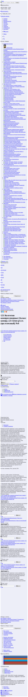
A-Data (2, 287)
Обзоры (5, 22)
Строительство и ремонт (9, 62)
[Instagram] (3, 664)
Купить (3, 382)
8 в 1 (2, 282)
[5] (6, 364)
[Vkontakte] (4, 656)
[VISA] (5, 389)
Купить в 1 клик (5, 384)
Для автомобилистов (8, 164)
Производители (7, 21)
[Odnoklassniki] (3, 658)
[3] (4, 364)
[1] (1, 364)
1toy (2, 267)
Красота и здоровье (8, 107)
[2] (2, 364)
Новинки (5, 232)
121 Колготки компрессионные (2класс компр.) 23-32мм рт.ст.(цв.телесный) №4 (13, 544)
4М (1, 280)
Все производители (5, 289)
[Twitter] (3, 311)
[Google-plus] (4, 662)
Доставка (5, 24)
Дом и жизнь (6, 189)
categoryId (5, 177)
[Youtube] (3, 661)
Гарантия (5, 26)
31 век (2, 272)
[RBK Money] (7, 672)
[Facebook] (3, 657)
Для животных (7, 160)
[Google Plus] (6, 311)
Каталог (5, 20)
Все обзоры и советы (6, 298)
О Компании (6, 27)
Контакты (5, 29)
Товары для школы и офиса (10, 248)
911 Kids (3, 284)
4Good (2, 277)
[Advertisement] (13, 351)
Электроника (6, 251)
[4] (5, 364)
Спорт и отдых (7, 233)
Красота (5, 217)
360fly (2, 275)
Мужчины (5, 222)
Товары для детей (7, 88)
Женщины (5, 203)
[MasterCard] (6, 390)
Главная (5, 18)
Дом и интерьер (7, 71)
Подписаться (17, 296)
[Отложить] (2, 516)
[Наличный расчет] (8, 391)
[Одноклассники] (4, 311)
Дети (4, 178)
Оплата (5, 25)
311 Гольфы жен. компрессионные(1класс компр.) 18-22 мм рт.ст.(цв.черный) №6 (14, 498)
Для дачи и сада (7, 84)
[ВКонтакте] (1, 311)
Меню (4, 34)
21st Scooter (3, 270)
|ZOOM (2, 265)
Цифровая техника (8, 43)
